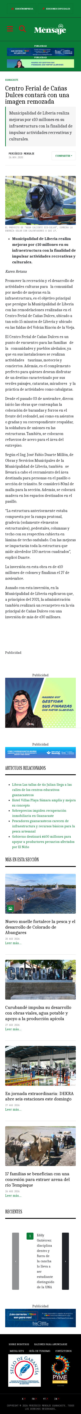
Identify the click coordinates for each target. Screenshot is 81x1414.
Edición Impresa (24, 9)
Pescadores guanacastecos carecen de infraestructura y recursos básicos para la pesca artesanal (43, 826)
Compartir (62, 155)
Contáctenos (63, 1351)
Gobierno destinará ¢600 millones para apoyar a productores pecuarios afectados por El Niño (43, 842)
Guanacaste (11, 80)
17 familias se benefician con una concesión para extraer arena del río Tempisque (37, 1179)
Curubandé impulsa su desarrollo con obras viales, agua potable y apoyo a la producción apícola (38, 1013)
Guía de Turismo (39, 1351)
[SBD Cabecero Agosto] (40, 63)
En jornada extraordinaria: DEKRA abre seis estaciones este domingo (39, 1096)
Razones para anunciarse (50, 1344)
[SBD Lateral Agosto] (40, 702)
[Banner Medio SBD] (40, 752)
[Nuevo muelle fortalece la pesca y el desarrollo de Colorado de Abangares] (40, 894)
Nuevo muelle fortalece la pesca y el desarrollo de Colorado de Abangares (40, 927)
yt (44, 1399)
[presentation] (15, 1261)
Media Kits (17, 1351)
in (55, 1399)
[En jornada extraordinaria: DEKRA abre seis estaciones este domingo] (40, 1066)
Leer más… (13, 943)
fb (33, 1399)
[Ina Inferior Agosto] (40, 1318)
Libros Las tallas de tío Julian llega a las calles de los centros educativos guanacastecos (42, 790)
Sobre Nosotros (19, 1344)
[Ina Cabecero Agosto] (40, 52)
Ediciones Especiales (58, 9)
